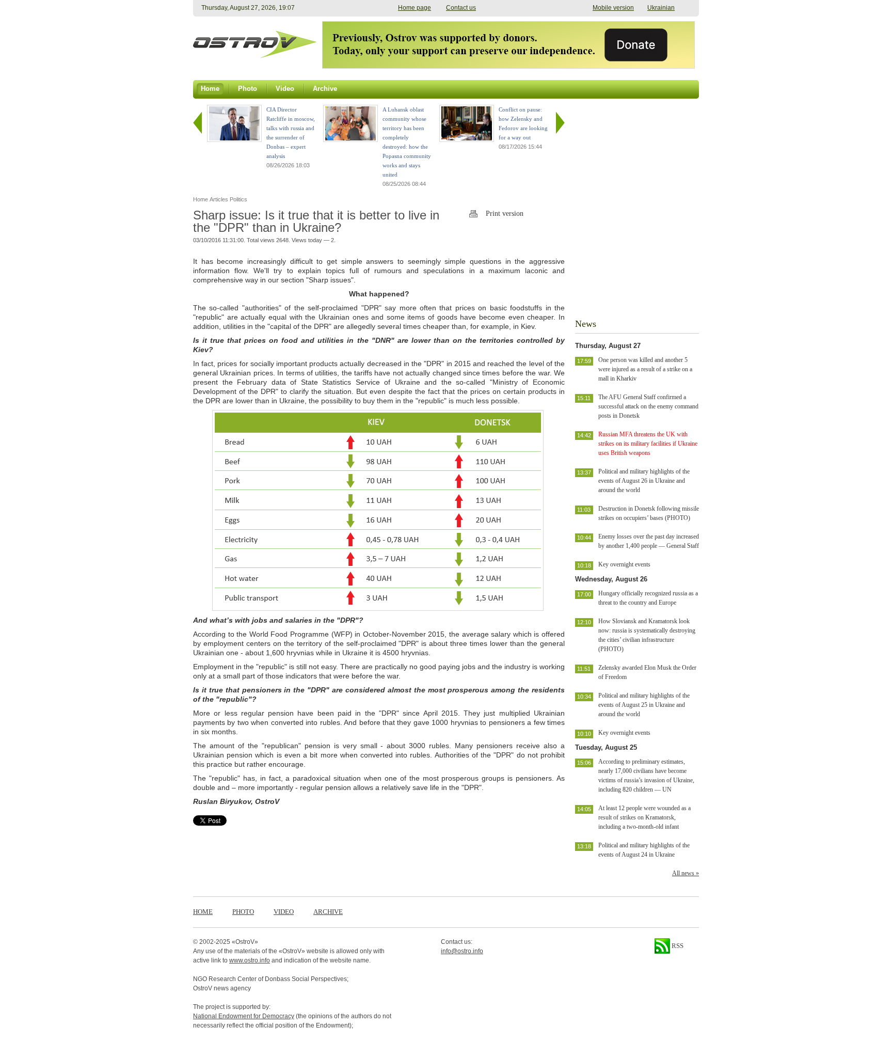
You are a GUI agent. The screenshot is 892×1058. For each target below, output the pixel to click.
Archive (328, 911)
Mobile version (613, 7)
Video (284, 911)
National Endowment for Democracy (243, 1016)
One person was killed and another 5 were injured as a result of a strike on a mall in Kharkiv (645, 369)
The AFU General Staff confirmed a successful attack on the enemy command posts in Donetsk (648, 406)
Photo (243, 911)
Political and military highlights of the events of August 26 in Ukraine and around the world (644, 481)
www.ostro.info (249, 960)
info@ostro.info (462, 951)
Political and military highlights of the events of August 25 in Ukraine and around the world (644, 705)
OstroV (244, 941)
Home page (414, 7)
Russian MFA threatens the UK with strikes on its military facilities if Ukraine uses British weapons (647, 443)
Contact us (461, 7)
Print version (504, 213)
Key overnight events (624, 564)
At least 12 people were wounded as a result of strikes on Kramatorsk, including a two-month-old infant (644, 817)
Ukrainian (661, 7)
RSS (676, 946)
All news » (685, 873)
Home (203, 911)
